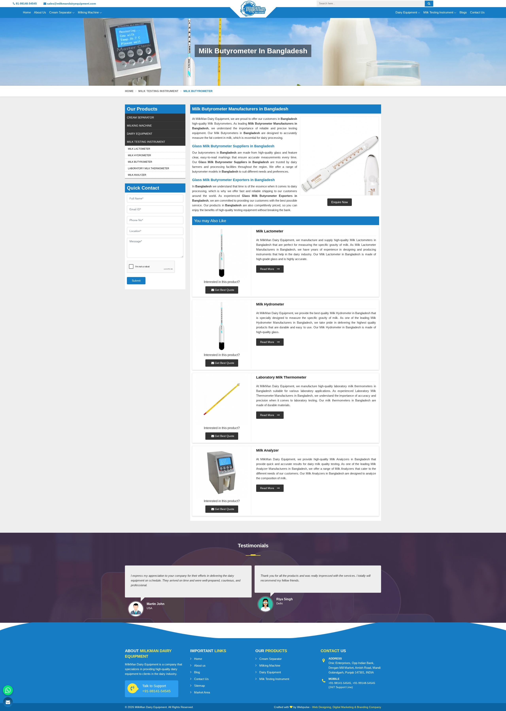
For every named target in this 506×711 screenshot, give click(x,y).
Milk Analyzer (137, 175)
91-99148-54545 (26, 3)
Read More (267, 268)
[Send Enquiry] (8, 702)
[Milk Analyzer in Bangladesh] (221, 472)
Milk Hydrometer (139, 155)
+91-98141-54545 (156, 691)
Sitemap (199, 685)
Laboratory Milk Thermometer (148, 168)
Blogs (463, 12)
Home (27, 12)
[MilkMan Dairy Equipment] (253, 12)
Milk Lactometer (139, 148)
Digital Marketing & (344, 707)
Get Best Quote (224, 289)
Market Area (202, 692)
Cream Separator (60, 12)
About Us (40, 12)
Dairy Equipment (406, 12)
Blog (197, 672)
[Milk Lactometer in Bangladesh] (221, 253)
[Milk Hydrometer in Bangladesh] (221, 326)
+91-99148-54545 (364, 683)
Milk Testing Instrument (438, 12)
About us (200, 665)
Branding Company (369, 707)
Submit (136, 280)
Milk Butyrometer (140, 162)
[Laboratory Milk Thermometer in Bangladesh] (221, 399)
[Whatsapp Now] (8, 690)
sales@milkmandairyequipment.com (71, 3)
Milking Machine (88, 12)
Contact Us (477, 12)
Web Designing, (322, 707)
